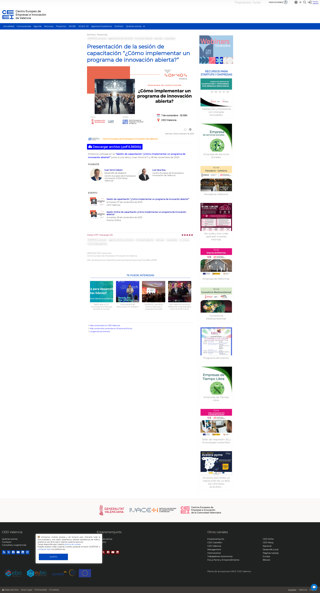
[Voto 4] (190, 235)
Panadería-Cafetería (216, 194)
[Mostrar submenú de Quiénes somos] (144, 26)
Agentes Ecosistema (101, 26)
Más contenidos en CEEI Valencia (105, 325)
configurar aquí (44, 549)
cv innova (184, 240)
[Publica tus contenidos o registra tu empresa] (300, 2)
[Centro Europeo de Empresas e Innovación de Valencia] (94, 139)
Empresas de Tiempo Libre (216, 399)
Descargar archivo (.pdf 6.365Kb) (116, 147)
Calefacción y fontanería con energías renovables (216, 111)
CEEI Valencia (12, 532)
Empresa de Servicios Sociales (216, 156)
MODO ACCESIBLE (276, 2)
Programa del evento (216, 357)
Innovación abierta (143, 38)
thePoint (118, 26)
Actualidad (8, 26)
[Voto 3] (187, 235)
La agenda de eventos (100, 331)
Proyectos (61, 26)
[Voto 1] (183, 235)
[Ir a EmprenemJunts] (247, 3)
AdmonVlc (107, 253)
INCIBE (72, 26)
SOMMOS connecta (97, 38)
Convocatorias (24, 26)
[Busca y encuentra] (305, 2)
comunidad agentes (97, 244)
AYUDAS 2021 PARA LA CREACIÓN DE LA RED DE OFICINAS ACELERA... (216, 482)
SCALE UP (83, 26)
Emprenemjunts (109, 532)
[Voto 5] (192, 235)
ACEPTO (53, 557)
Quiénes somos (134, 26)
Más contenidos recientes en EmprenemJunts (111, 328)
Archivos (91, 35)
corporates (170, 38)
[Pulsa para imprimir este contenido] (190, 129)
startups (158, 38)
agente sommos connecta (120, 38)
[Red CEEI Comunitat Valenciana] (201, 513)
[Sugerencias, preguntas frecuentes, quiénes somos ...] (296, 2)
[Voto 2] (185, 235)
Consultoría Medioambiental (216, 317)
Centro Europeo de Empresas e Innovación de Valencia (130, 139)
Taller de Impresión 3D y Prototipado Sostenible (216, 441)
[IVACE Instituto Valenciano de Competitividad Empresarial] (137, 510)
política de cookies (72, 544)
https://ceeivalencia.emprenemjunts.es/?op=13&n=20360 (131, 260)
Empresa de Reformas (216, 278)
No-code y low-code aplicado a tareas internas (216, 236)
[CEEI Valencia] (24, 22)
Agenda (38, 26)
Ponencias (102, 35)
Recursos (48, 26)
